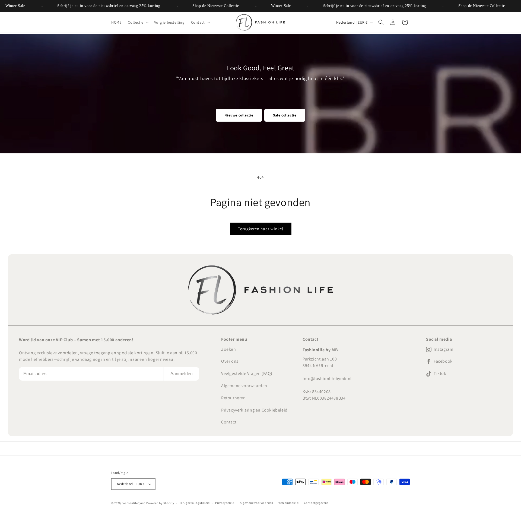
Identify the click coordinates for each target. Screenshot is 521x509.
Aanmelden (181, 373)
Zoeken (228, 349)
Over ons (230, 361)
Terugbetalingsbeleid (194, 503)
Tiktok (440, 373)
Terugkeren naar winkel (260, 228)
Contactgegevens (316, 503)
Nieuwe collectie (238, 115)
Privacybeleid (224, 503)
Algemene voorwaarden (244, 385)
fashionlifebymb (134, 503)
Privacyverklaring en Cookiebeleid (254, 410)
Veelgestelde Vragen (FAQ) (246, 373)
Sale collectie (284, 115)
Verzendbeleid (288, 503)
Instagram (443, 349)
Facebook (443, 361)
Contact (228, 422)
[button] (138, 22)
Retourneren (233, 398)
